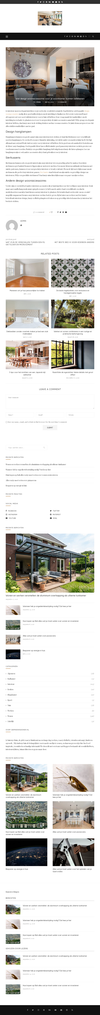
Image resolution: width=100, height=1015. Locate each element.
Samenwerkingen (12, 892)
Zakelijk (51, 721)
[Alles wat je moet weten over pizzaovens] (13, 639)
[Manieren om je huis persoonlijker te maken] (27, 273)
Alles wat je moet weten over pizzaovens (21, 480)
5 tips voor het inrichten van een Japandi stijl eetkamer (27, 373)
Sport (51, 700)
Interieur (50, 95)
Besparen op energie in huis (16, 485)
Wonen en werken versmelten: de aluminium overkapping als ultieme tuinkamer (36, 464)
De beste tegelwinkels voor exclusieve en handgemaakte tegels (72, 291)
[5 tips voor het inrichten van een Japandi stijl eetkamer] (27, 355)
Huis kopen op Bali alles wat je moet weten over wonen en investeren (32, 475)
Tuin (51, 705)
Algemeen (51, 673)
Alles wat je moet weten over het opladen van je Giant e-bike (72, 870)
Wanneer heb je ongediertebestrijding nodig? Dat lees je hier (28, 469)
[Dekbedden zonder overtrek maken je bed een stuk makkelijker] (27, 314)
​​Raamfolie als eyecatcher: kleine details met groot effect (73, 373)
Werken (51, 711)
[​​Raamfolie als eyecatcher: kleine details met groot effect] (72, 355)
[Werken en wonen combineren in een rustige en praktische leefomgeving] (72, 314)
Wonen (51, 716)
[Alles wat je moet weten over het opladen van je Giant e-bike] (73, 852)
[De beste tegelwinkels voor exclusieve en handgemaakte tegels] (72, 273)
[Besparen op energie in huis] (13, 654)
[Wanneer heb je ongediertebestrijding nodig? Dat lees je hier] (13, 610)
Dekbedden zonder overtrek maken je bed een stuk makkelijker (27, 332)
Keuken (51, 689)
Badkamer (51, 679)
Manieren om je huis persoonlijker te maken (27, 290)
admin (38, 102)
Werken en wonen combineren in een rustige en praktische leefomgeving (73, 332)
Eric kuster (44, 172)
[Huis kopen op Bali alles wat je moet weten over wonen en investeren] (13, 625)
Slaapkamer (51, 695)
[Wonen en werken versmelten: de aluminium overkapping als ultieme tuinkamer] (50, 563)
